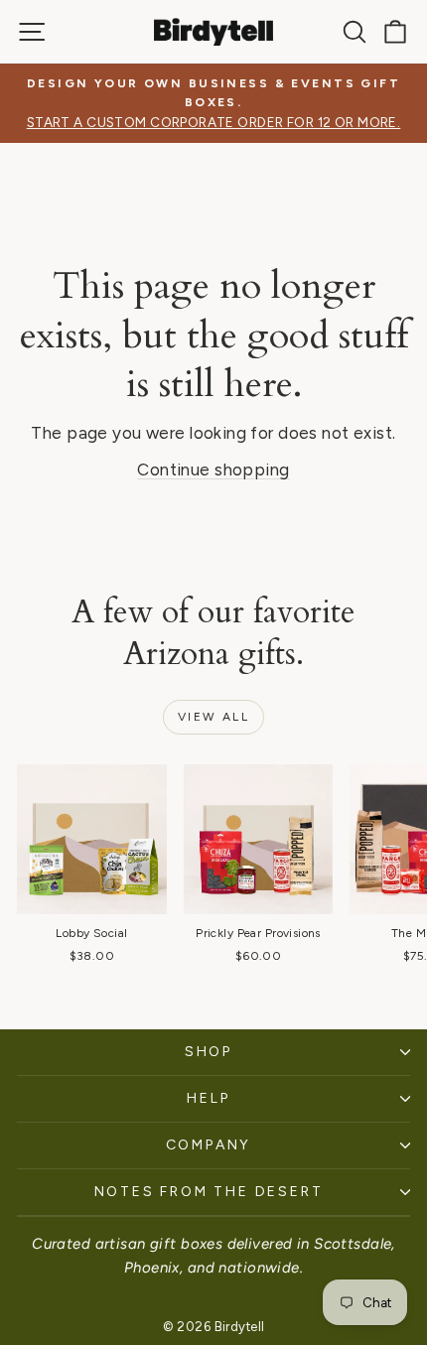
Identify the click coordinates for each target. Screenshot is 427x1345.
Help (208, 1098)
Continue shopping (213, 469)
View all (213, 717)
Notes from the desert (209, 1191)
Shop (208, 1051)
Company (209, 1145)
